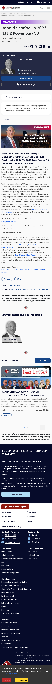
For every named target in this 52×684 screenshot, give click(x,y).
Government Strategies (11, 640)
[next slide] (48, 427)
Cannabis (5, 626)
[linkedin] (40, 46)
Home (4, 13)
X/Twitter (35, 542)
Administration (7, 555)
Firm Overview (8, 521)
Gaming (4, 637)
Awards (7, 279)
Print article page (27, 84)
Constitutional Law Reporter (26, 255)
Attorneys (6, 512)
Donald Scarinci (14, 38)
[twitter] (36, 46)
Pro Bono (5, 565)
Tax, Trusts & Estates (10, 613)
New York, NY (33, 551)
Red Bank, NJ (16, 289)
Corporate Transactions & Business (16, 589)
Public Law (15, 286)
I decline (6, 680)
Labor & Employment (10, 603)
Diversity (5, 562)
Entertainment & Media (11, 633)
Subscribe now (15, 494)
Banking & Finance (9, 623)
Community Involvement (12, 558)
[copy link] (49, 46)
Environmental (7, 596)
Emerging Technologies (11, 630)
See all (43, 360)
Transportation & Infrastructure (14, 647)
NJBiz (19, 279)
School (31, 245)
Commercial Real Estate (11, 585)
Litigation (5, 606)
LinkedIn (35, 535)
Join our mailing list (26, 2)
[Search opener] (41, 8)
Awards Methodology (11, 526)
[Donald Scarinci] (12, 331)
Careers (31, 516)
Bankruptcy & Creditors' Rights (14, 582)
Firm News (21, 13)
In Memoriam (7, 569)
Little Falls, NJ (42, 289)
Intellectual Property (10, 599)
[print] (44, 46)
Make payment (44, 2)
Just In (6, 415)
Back (7, 119)
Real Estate (6, 644)
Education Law (7, 592)
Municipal (23, 245)
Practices (31, 512)
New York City (29, 289)
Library (12, 13)
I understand (21, 680)
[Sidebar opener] (48, 8)
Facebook (36, 538)
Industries (6, 516)
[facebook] (31, 46)
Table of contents (14, 97)
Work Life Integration (10, 572)
